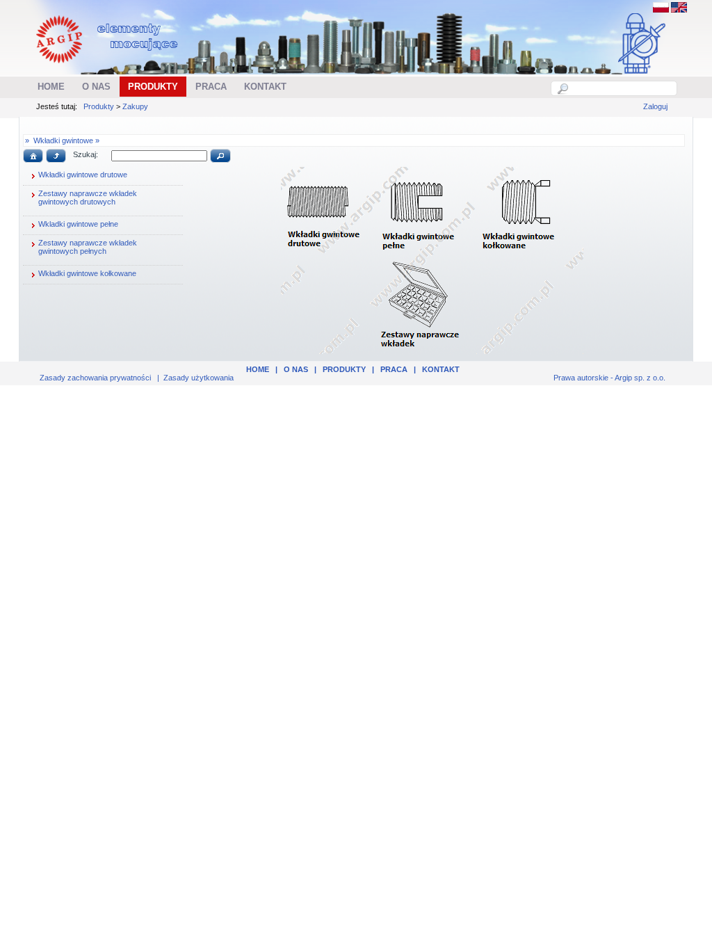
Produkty (98, 106)
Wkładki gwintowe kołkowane (87, 273)
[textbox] (621, 88)
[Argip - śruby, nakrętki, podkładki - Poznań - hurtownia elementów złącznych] (109, 67)
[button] (33, 156)
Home (257, 369)
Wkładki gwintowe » (66, 140)
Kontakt (441, 369)
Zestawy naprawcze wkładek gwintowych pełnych (87, 247)
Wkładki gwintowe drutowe (82, 174)
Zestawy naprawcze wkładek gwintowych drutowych (87, 197)
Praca (393, 369)
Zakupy (135, 106)
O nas (296, 369)
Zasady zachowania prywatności (95, 377)
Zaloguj (655, 106)
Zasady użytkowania (198, 377)
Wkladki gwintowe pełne (78, 224)
